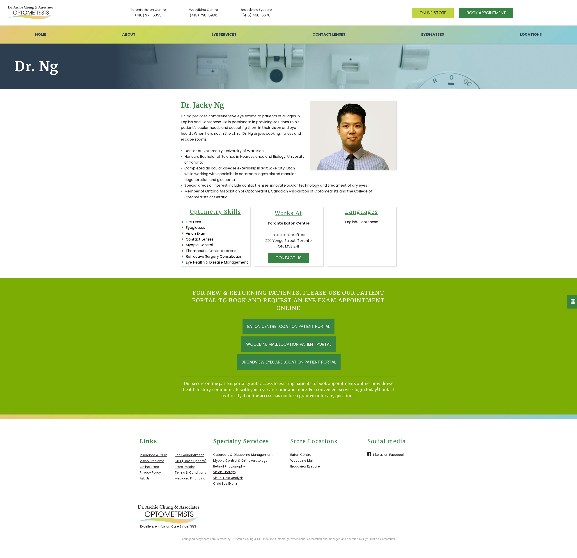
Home (40, 34)
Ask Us (144, 478)
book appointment (486, 13)
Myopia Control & (226, 460)
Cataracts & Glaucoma (231, 454)
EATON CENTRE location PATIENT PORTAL (288, 326)
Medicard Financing (190, 478)
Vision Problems (152, 461)
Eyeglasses (432, 34)
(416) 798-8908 (203, 15)
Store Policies (185, 467)
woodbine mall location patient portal (288, 344)
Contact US (288, 258)
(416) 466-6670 (256, 15)
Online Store (149, 467)
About (128, 34)
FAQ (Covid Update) (190, 461)
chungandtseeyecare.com (199, 539)
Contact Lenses (328, 34)
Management (261, 454)
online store (432, 13)
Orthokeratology (254, 460)
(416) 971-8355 (148, 15)
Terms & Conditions (190, 472)
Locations (531, 34)
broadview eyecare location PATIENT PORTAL (288, 362)
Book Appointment (189, 455)
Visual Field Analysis (228, 478)
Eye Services (223, 34)
